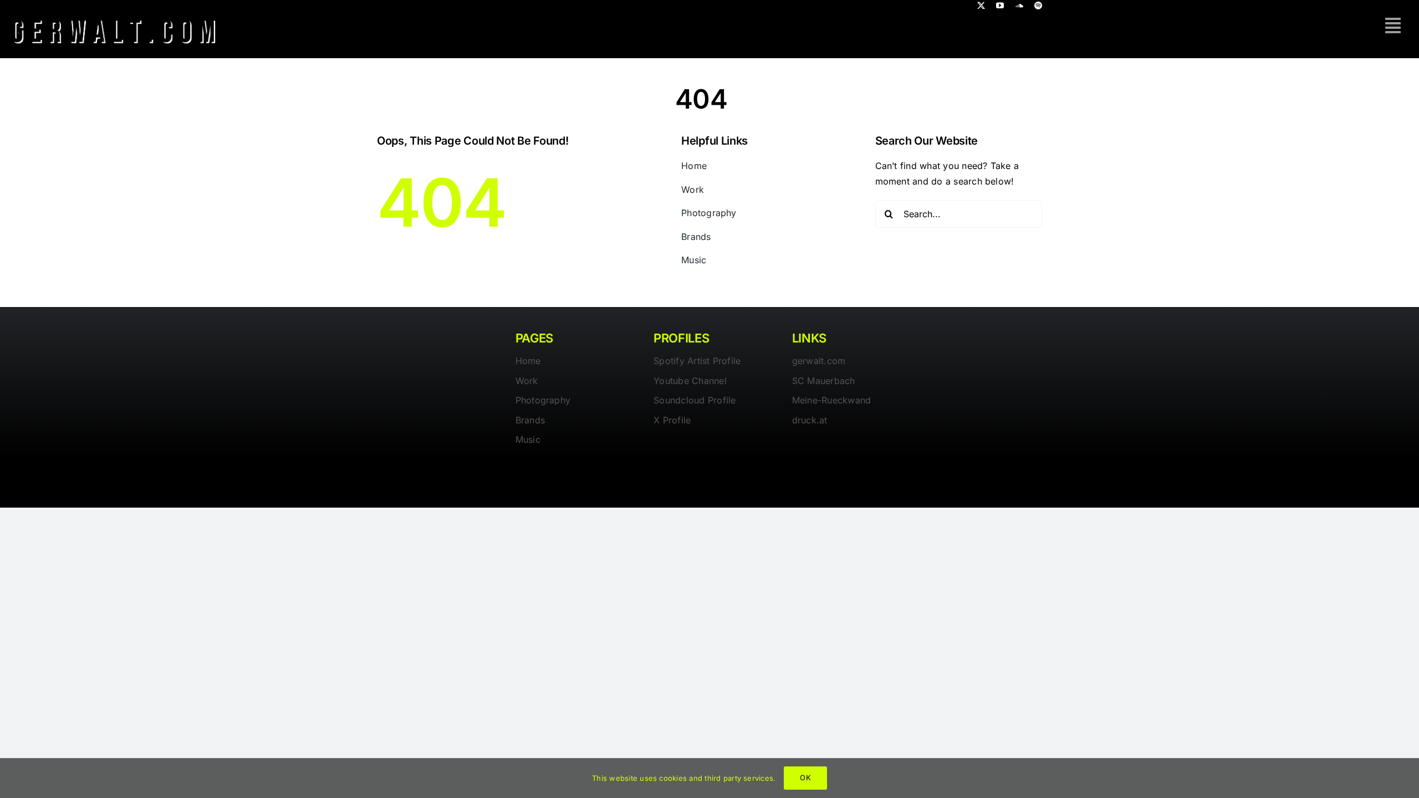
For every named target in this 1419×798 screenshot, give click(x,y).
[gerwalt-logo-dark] (114, 15)
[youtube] (1000, 5)
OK (805, 777)
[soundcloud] (1019, 5)
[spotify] (1038, 5)
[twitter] (981, 5)
